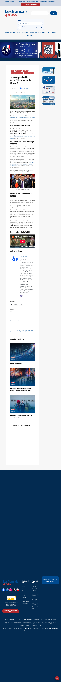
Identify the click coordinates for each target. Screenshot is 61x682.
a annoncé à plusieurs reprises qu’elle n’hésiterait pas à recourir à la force (22, 136)
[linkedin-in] (7, 589)
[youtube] (17, 589)
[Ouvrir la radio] (57, 678)
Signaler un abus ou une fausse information (10, 611)
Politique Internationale (16, 73)
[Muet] (36, 27)
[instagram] (10, 589)
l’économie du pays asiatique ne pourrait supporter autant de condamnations (22, 164)
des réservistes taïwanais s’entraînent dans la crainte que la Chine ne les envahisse (22, 117)
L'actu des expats (15, 320)
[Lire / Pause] (19, 27)
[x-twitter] (14, 589)
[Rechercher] (53, 13)
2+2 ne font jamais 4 (16, 363)
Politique (26, 70)
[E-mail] (21, 296)
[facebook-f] (3, 589)
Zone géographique (29, 73)
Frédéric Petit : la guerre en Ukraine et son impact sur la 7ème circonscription (25, 331)
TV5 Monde (25, 88)
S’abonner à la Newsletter (30, 4)
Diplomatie (18, 70)
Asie (12, 70)
